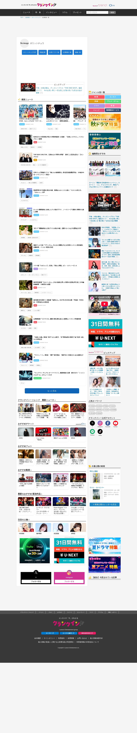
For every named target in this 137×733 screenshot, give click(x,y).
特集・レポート (112, 612)
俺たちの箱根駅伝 (33, 182)
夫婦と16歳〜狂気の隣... (26, 347)
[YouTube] (115, 423)
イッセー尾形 (36, 310)
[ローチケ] (112, 5)
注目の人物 (23, 519)
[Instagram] (100, 423)
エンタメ (113, 97)
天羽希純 (23, 237)
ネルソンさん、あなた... (26, 292)
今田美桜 (40, 147)
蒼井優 (29, 310)
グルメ (50, 612)
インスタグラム (24, 200)
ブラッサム (23, 255)
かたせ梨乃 (37, 347)
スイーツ (69, 612)
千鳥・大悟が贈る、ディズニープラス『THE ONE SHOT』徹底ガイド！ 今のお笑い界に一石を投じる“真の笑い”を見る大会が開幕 (59, 90)
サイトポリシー (49, 638)
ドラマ (96, 105)
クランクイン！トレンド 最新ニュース (36, 400)
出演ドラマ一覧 (54, 52)
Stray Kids (50, 128)
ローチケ (49, 633)
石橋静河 (31, 255)
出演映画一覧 (67, 52)
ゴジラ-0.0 (23, 328)
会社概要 (37, 638)
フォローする (36, 581)
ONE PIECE (78, 128)
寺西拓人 (39, 365)
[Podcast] (92, 431)
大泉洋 (41, 182)
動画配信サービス (112, 110)
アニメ (85, 128)
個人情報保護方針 (96, 638)
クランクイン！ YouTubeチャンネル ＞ (109, 314)
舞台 (34, 165)
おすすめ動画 (24, 470)
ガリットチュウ (35, 17)
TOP (21, 17)
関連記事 (42, 52)
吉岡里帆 (113, 409)
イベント (41, 612)
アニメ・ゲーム (112, 101)
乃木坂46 (112, 406)
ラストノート (24, 365)
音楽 (56, 128)
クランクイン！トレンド (27, 612)
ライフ (91, 612)
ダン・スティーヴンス (34, 274)
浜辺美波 (99, 406)
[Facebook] (107, 423)
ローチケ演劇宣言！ (42, 165)
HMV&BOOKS (86, 633)
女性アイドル (33, 128)
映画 (35, 328)
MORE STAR (24, 128)
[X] (92, 423)
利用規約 (61, 638)
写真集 (106, 406)
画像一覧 (78, 52)
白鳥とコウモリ (24, 147)
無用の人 (23, 310)
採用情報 (71, 638)
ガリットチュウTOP (29, 52)
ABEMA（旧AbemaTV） (33, 237)
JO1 (44, 347)
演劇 (96, 101)
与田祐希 (99, 413)
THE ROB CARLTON (25, 165)
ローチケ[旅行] (67, 633)
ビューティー (80, 612)
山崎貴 (29, 328)
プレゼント (23, 182)
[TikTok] (100, 431)
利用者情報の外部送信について (88, 642)
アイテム (100, 612)
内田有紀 (32, 365)
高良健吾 (38, 255)
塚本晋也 (37, 292)
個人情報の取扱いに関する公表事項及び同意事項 (55, 642)
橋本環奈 (99, 409)
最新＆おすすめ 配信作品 (30, 494)
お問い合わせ (82, 638)
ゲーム (22, 383)
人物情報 (27, 17)
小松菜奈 (106, 409)
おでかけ (59, 612)
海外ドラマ (44, 274)
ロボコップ (23, 274)
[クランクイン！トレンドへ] (100, 5)
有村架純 (92, 409)
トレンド (96, 110)
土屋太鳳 (92, 413)
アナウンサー (24, 219)
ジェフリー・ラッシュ (46, 292)
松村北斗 (33, 147)
